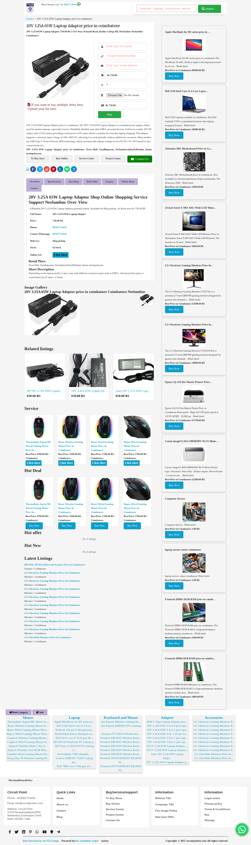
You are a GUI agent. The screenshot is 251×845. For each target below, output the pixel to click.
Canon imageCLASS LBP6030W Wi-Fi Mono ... (192, 441)
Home (60, 798)
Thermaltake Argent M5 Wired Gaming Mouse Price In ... (38, 446)
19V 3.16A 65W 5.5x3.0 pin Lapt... (167, 725)
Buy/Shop (74, 181)
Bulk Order (92, 181)
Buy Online (62, 158)
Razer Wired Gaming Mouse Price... (28, 729)
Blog (59, 816)
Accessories (214, 718)
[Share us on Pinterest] (30, 832)
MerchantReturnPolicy (21, 780)
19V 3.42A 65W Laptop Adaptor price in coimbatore (89, 390)
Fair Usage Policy (166, 810)
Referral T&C (163, 798)
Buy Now (34, 525)
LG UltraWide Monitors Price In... (213, 754)
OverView (35, 181)
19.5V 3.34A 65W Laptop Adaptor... (167, 750)
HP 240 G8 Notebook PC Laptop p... (74, 741)
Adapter (167, 718)
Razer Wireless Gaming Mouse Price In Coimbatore (70, 446)
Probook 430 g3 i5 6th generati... (74, 729)
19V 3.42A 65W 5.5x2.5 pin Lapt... (167, 729)
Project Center (113, 158)
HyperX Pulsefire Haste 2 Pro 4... (28, 746)
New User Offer (164, 816)
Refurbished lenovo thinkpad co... (74, 733)
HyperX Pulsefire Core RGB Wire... (28, 750)
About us (62, 804)
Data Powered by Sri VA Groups (41, 840)
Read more (182, 66)
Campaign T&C (164, 804)
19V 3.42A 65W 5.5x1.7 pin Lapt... (167, 737)
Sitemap (210, 820)
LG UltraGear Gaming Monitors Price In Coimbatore (52, 572)
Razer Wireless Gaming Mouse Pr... (28, 725)
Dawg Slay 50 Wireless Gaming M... (28, 758)
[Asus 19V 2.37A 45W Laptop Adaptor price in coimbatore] (133, 370)
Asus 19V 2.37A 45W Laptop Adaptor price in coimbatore (134, 390)
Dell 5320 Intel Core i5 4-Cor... (74, 725)
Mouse (28, 718)
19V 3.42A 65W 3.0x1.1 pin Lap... (167, 741)
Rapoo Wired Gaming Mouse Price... (28, 733)
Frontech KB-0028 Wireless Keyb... (120, 754)
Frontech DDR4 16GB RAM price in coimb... (190, 599)
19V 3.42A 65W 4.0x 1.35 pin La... (167, 733)
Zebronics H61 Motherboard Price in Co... (188, 148)
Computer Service (175, 498)
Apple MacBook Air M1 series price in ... (187, 32)
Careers (61, 810)
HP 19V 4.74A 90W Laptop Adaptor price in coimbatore (45, 390)
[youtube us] (45, 832)
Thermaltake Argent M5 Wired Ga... (28, 721)
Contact (34, 188)
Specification (54, 181)
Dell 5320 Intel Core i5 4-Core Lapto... (186, 91)
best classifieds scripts (86, 840)
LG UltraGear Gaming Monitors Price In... (189, 265)
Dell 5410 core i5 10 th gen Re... (74, 737)
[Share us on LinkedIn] (23, 832)
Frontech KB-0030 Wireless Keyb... (120, 746)
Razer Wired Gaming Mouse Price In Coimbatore (102, 446)
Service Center (86, 158)
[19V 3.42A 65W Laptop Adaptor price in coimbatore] (89, 370)
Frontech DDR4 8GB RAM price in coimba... (190, 658)
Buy (109, 114)
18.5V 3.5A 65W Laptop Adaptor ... (167, 746)
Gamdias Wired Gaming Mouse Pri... (28, 754)
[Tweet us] (16, 832)
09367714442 (60, 227)
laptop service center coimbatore (183, 549)
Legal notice (212, 798)
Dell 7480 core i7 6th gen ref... (74, 766)
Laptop (74, 718)
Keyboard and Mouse (121, 718)
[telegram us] (58, 832)
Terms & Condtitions (217, 809)
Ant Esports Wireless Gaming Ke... (121, 721)
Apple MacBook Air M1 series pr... (74, 721)
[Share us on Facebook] (10, 832)
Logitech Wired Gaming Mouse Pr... (28, 741)
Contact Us (141, 159)
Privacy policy (213, 803)
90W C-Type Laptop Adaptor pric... (167, 721)
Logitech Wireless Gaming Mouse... (28, 737)
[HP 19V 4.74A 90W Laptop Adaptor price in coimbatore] (45, 370)
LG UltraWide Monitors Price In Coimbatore (47, 637)
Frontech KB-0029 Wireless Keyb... (120, 750)
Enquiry (110, 181)
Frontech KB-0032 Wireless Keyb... (120, 737)
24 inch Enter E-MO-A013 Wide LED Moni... (190, 207)
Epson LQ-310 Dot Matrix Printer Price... (188, 382)
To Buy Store (38, 158)
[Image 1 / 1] (60, 74)
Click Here (60, 254)
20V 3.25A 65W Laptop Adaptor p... (167, 762)
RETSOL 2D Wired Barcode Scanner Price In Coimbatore (54, 564)
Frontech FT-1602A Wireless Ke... (120, 733)
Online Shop (128, 181)
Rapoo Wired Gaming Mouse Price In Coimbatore (135, 446)
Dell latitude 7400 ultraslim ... (74, 754)
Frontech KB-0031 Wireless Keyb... (120, 741)
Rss (207, 814)
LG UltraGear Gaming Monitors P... (213, 721)
